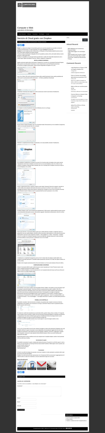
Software (29, 34)
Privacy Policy (69, 419)
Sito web (19, 405)
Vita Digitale (41, 34)
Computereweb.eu (37, 428)
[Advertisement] (52, 17)
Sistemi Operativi (22, 34)
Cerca (68, 37)
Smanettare (35, 34)
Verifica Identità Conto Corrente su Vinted (77, 54)
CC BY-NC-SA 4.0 (62, 428)
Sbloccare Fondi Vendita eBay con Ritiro (76, 55)
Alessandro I (34, 41)
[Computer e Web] (27, 7)
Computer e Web (25, 28)
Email (18, 401)
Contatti (47, 34)
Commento (20, 385)
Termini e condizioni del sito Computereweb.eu (76, 420)
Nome (18, 397)
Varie (24, 376)
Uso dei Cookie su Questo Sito (73, 417)
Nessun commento (42, 41)
